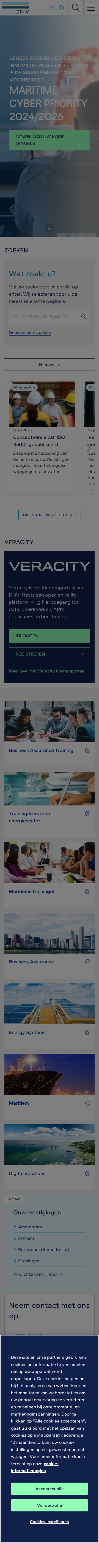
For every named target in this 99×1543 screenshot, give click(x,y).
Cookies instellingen (49, 1521)
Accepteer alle (49, 1488)
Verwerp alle (49, 1505)
